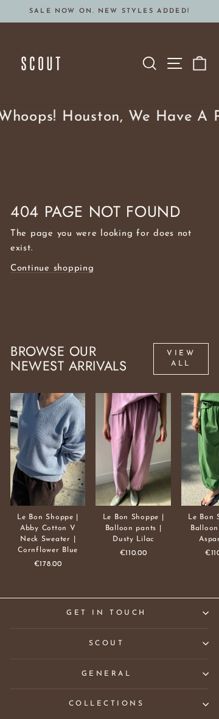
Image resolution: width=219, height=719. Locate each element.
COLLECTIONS (107, 703)
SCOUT (107, 643)
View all (181, 358)
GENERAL (107, 674)
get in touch (106, 613)
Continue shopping (52, 268)
